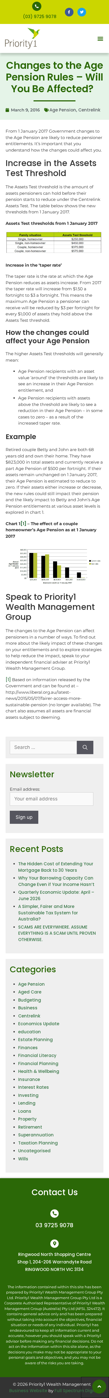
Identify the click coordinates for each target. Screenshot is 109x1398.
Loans (24, 1111)
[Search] (85, 747)
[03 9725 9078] (54, 1213)
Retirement (30, 1127)
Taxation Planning (38, 1143)
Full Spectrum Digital (77, 1391)
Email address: (25, 789)
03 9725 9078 (54, 1225)
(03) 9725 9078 (39, 17)
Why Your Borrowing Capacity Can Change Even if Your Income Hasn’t (56, 881)
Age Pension (62, 110)
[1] (8, 680)
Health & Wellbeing (38, 1071)
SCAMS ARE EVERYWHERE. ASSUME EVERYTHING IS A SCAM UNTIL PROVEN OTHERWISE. (57, 933)
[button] (100, 38)
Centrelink (89, 110)
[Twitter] (81, 12)
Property (27, 1119)
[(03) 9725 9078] (36, 6)
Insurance (29, 1079)
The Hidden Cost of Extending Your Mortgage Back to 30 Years (55, 867)
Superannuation (36, 1135)
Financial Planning (38, 1063)
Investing (28, 1095)
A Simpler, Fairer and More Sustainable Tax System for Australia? (48, 912)
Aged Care (29, 992)
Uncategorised (34, 1151)
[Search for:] (43, 747)
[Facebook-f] (69, 12)
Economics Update (38, 1024)
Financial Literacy (37, 1055)
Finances (28, 1048)
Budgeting (29, 1000)
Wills (23, 1159)
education (29, 1032)
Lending (26, 1103)
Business (27, 1008)
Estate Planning (35, 1040)
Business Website (28, 1391)
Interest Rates (33, 1087)
